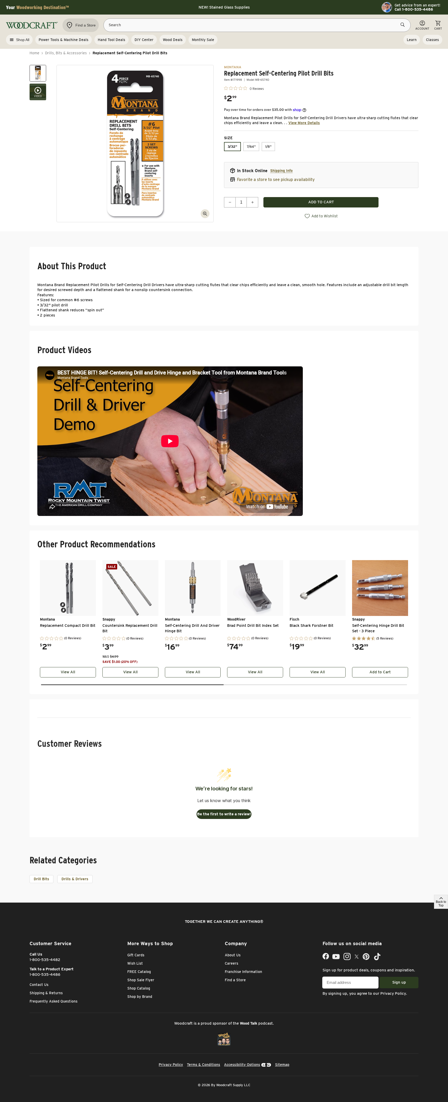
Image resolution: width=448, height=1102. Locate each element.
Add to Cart (380, 672)
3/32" (232, 147)
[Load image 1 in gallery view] (38, 73)
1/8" (268, 147)
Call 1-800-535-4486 (414, 9)
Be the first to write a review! (224, 814)
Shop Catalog (138, 988)
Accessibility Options (242, 1065)
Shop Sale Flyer (140, 980)
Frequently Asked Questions (54, 1001)
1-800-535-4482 (45, 959)
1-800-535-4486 (45, 974)
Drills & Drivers (74, 879)
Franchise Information (243, 972)
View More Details (304, 123)
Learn (412, 40)
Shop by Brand (139, 997)
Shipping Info (281, 171)
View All (68, 672)
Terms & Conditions (203, 1065)
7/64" (251, 147)
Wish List (135, 963)
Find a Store (235, 980)
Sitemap (282, 1065)
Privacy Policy (393, 993)
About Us (233, 955)
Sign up (399, 982)
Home (34, 53)
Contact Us (39, 985)
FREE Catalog (139, 972)
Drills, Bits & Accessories (66, 53)
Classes (432, 40)
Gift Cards (135, 955)
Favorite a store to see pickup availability (276, 179)
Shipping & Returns (46, 993)
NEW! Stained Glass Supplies (224, 7)
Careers (231, 963)
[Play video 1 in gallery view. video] (38, 92)
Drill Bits (41, 879)
